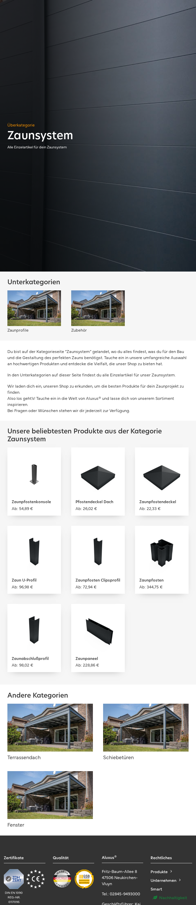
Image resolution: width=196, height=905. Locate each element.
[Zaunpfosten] (161, 533)
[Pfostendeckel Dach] (98, 455)
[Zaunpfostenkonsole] (34, 455)
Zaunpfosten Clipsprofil (98, 581)
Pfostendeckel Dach (94, 502)
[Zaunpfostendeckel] (161, 455)
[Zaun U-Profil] (34, 533)
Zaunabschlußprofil (30, 659)
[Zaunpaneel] (98, 611)
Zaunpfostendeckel (157, 502)
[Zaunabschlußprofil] (34, 611)
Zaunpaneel (87, 659)
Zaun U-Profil (24, 581)
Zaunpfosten (151, 581)
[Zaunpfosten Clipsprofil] (98, 533)
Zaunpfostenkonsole (31, 502)
